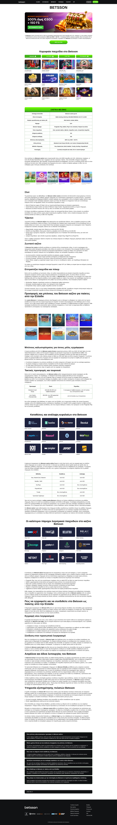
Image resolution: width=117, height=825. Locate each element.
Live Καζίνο (49, 56)
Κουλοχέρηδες (83, 56)
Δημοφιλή (32, 56)
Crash (66, 56)
